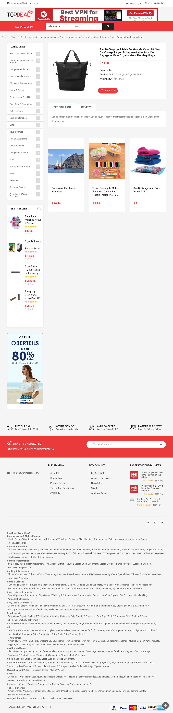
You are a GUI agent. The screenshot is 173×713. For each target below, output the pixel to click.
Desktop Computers (17, 549)
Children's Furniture (17, 620)
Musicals (116, 691)
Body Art (53, 609)
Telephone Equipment (68, 539)
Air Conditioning (58, 585)
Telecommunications (80, 684)
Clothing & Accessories (21, 83)
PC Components (110, 553)
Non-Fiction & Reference (19, 680)
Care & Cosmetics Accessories (73, 609)
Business (33, 662)
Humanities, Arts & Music (97, 677)
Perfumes (42, 609)
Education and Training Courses (53, 684)
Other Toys (79, 645)
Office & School (17, 146)
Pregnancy (130, 651)
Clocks (118, 585)
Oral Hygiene (123, 606)
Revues (125, 691)
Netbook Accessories (153, 553)
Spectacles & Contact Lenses (21, 655)
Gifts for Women (29, 630)
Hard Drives (13, 553)
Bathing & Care (139, 616)
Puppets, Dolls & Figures (19, 645)
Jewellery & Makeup (95, 641)
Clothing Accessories (150, 574)
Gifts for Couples (46, 630)
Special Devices (107, 564)
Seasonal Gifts (76, 634)
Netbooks (44, 549)
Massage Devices (95, 651)
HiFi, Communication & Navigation (94, 624)
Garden (75, 588)
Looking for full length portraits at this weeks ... (149, 500)
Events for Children (90, 691)
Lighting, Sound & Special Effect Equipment (78, 564)
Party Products (152, 641)
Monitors (77, 549)
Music (53, 670)
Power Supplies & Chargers (139, 564)
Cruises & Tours (32, 666)
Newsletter (97, 483)
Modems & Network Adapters (87, 553)
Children (119, 651)
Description (62, 107)
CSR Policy (56, 493)
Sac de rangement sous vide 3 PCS (146, 190)
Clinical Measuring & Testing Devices (25, 651)
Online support (106, 426)
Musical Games (136, 641)
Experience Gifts (123, 630)
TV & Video (13, 564)
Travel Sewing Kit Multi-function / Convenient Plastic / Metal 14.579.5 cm (105, 192)
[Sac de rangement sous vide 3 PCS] (148, 161)
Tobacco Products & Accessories (56, 698)
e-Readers (139, 549)
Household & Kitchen (40, 585)
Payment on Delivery (150, 426)
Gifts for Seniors (96, 630)
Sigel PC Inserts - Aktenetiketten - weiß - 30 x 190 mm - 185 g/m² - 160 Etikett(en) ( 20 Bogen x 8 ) (33, 245)
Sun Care (66, 606)
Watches (23, 578)
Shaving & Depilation (17, 609)
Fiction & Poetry (76, 677)
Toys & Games (16, 132)
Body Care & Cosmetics (21, 104)
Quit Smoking (142, 651)
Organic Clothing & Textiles (32, 616)
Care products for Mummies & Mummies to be (93, 606)
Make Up (32, 609)
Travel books (38, 680)
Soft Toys (45, 645)
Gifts (12, 125)
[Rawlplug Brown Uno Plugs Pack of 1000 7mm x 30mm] (15, 297)
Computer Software (19, 152)
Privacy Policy (57, 483)
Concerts (46, 691)
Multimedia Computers (60, 549)
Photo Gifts (63, 634)
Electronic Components (19, 567)
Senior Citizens (15, 588)
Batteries (120, 564)
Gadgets (137, 630)
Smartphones (29, 539)
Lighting (71, 585)
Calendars (25, 677)
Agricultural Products (90, 588)
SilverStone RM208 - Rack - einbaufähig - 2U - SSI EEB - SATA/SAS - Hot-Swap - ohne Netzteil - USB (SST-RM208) (33, 270)
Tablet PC (96, 549)
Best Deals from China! (21, 53)
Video (60, 670)
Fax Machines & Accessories (93, 539)
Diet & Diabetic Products (55, 651)
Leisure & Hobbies (82, 662)
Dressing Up (45, 641)
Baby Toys (101, 616)
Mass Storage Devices (45, 553)
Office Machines (32, 659)
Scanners (115, 549)
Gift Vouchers (149, 630)
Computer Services (27, 684)
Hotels (72, 666)
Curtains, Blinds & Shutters (89, 585)
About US (55, 473)
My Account (97, 473)
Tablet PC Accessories (41, 557)
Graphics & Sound (154, 549)
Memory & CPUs (65, 553)
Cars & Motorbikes (18, 118)
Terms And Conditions (62, 488)
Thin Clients (127, 549)
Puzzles (36, 645)
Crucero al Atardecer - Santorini (64, 190)
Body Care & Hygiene (17, 606)
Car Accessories (120, 624)
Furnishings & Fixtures (18, 585)
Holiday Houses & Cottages (54, 666)
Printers (105, 549)
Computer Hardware (19, 69)
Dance (76, 691)
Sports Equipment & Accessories (23, 595)
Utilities (149, 662)
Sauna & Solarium (32, 588)
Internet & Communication (60, 662)
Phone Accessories (17, 543)
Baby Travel (33, 620)
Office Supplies (48, 659)
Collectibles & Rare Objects (105, 595)
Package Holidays (85, 666)
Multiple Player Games (117, 641)
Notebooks (33, 549)
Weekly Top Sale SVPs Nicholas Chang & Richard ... (152, 488)
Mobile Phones (15, 539)
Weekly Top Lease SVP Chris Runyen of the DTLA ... (152, 475)
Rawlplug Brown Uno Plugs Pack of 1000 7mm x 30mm (32, 295)
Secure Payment (65, 426)
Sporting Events (138, 691)
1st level (20, 666)
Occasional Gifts (29, 634)
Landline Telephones (47, 539)
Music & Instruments (81, 595)
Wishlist (95, 488)
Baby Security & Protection (83, 616)
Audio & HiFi (25, 564)
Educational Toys (61, 641)
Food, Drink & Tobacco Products (20, 195)
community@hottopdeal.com (25, 473)
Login (138, 3)
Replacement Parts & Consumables (44, 624)
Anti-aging (34, 606)
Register (130, 3)
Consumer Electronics (20, 76)
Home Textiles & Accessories (137, 585)
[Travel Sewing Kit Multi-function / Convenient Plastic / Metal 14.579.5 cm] (107, 161)
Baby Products (16, 111)
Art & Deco (109, 585)
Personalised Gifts (47, 634)
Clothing (12, 574)
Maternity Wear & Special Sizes (116, 574)
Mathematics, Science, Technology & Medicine (132, 677)
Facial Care (45, 606)
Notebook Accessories (18, 557)
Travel (12, 37)
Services (14, 180)
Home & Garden (17, 90)
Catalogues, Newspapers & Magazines (50, 677)
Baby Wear (13, 616)
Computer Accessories (130, 553)
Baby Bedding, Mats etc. (57, 616)
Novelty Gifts (14, 634)
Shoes (135, 574)
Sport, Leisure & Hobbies (21, 97)
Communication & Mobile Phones (21, 61)
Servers (86, 549)
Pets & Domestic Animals (54, 588)
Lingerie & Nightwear (90, 574)
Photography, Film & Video (44, 564)
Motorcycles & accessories (142, 624)
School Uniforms (36, 574)
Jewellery (12, 578)
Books (13, 173)
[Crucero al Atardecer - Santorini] (66, 161)
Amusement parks (31, 691)
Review (86, 107)
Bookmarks (13, 677)
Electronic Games (40, 670)
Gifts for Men (14, 630)
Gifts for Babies (63, 630)
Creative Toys (31, 641)
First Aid (110, 651)
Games (42, 662)
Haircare (56, 606)
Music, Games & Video (20, 166)
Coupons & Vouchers (61, 691)
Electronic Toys (77, 641)
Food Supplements (77, 651)
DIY (68, 588)
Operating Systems (101, 662)
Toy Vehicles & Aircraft (62, 645)
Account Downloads (102, 478)
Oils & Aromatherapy (140, 606)
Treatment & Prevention (48, 655)
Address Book (98, 493)
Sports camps (101, 666)
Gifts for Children (80, 630)
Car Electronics (70, 624)
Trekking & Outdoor (61, 595)
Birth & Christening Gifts (119, 616)
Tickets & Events (17, 187)
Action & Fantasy (16, 641)
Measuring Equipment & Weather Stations (121, 588)
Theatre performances (18, 695)
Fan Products (126, 595)
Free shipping (23, 426)
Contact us (56, 478)
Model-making (140, 595)
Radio (143, 539)
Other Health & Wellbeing (72, 655)
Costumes (22, 574)
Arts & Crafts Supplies (18, 599)
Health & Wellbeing (18, 139)
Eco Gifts (110, 630)
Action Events (14, 691)
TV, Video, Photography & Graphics (128, 662)
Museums (105, 691)
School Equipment (65, 659)
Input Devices (26, 553)
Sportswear (45, 595)
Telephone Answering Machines (124, 539)
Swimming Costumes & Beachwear (62, 574)
